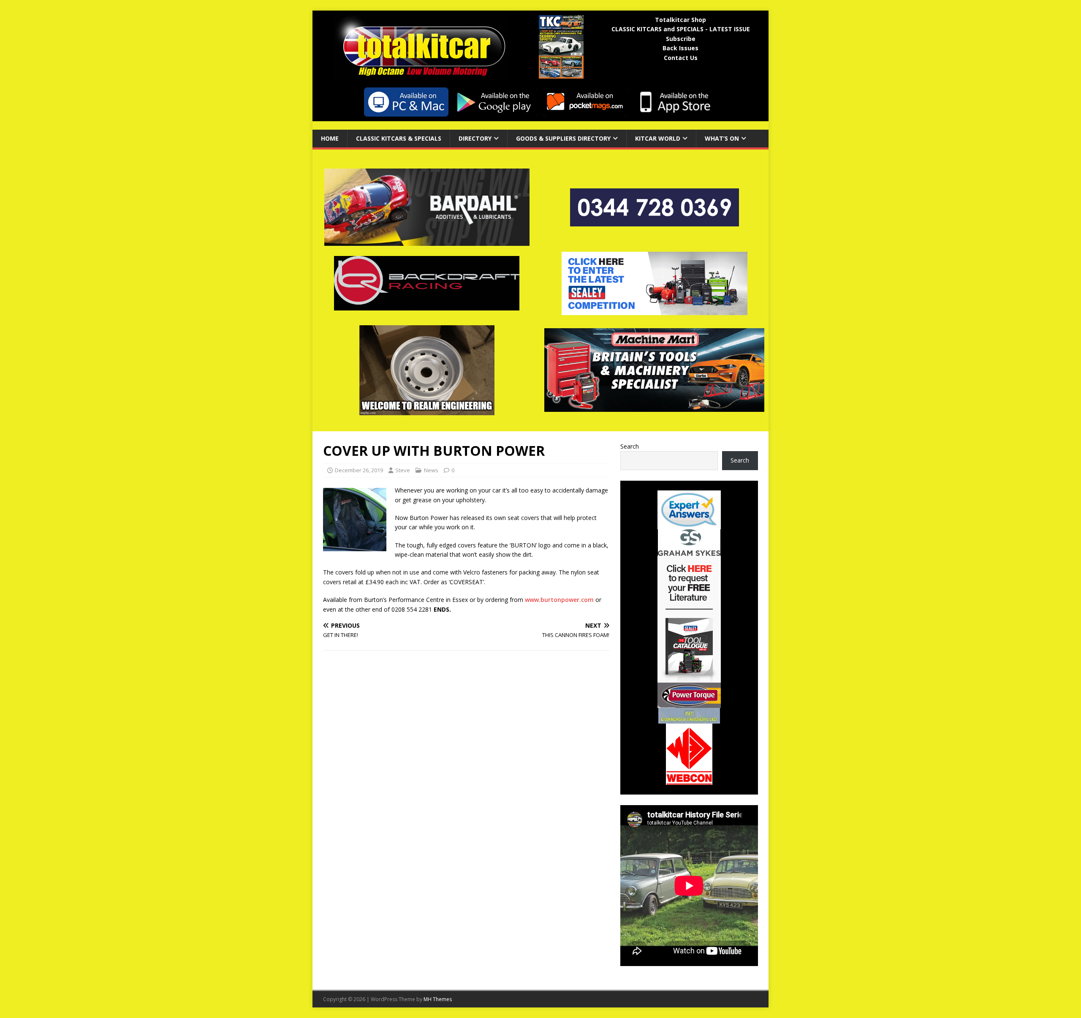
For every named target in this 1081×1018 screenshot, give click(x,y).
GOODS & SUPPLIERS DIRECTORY (563, 138)
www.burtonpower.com (559, 600)
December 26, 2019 (359, 470)
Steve (402, 470)
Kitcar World (657, 138)
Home (330, 138)
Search (629, 446)
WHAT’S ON (722, 138)
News (431, 470)
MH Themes (438, 999)
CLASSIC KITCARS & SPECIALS (398, 138)
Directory (475, 138)
